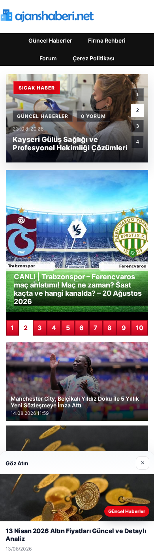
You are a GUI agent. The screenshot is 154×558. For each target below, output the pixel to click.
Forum (48, 58)
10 (139, 328)
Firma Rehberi (107, 40)
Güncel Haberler (50, 40)
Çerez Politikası (94, 58)
